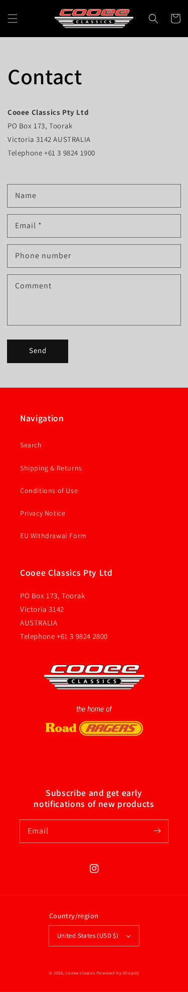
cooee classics (80, 972)
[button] (13, 19)
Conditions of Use (49, 490)
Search (31, 444)
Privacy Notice (42, 513)
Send (38, 350)
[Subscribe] (157, 831)
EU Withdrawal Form (53, 535)
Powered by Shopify (118, 972)
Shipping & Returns (51, 467)
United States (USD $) (87, 935)
